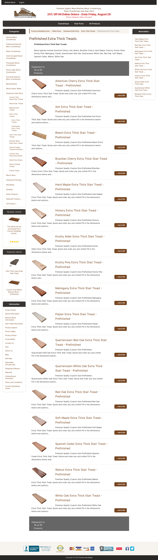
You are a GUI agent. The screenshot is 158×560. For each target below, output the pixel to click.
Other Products (12, 194)
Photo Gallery (10, 331)
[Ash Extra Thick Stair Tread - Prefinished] (39, 115)
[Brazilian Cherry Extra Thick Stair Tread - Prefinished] (39, 167)
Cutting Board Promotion (10, 377)
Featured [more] (14, 252)
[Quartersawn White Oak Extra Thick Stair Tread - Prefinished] (39, 374)
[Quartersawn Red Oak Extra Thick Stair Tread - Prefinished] (39, 348)
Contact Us (9, 343)
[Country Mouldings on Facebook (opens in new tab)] (127, 549)
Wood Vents (11, 175)
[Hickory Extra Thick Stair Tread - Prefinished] (39, 219)
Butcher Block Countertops (11, 38)
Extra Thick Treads (13, 115)
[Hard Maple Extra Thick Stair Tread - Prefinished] (39, 193)
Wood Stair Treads (16, 103)
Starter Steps (14, 170)
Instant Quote (10, 310)
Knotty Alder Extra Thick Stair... (142, 83)
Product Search (11, 328)
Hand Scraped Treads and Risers (16, 148)
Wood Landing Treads (14, 165)
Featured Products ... (14, 199)
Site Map (8, 358)
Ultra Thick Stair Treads (15, 136)
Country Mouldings (85, 557)
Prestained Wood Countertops (12, 64)
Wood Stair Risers (15, 160)
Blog (7, 355)
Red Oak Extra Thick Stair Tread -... (143, 46)
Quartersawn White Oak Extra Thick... (142, 89)
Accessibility (10, 339)
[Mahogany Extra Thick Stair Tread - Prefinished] (39, 296)
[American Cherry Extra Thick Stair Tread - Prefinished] (39, 89)
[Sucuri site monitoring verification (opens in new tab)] (106, 549)
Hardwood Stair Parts (14, 93)
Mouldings (10, 185)
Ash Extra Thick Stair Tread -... (143, 58)
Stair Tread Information (14, 324)
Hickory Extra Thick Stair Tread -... (142, 77)
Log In (21, 2)
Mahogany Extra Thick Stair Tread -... (143, 52)
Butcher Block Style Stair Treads (16, 142)
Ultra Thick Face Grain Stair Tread (14, 272)
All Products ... (11, 204)
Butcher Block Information (10, 319)
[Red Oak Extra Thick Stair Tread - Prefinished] (39, 400)
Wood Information (12, 314)
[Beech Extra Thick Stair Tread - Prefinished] (39, 140)
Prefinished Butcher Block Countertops (13, 45)
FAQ (6, 347)
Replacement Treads (14, 109)
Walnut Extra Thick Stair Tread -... (142, 64)
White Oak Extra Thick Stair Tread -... (143, 71)
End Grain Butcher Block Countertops (13, 78)
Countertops (63, 24)
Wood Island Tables (13, 89)
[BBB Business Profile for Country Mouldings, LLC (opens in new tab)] (37, 549)
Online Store (10, 2)
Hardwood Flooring (13, 180)
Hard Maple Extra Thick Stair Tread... (142, 40)
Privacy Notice (10, 335)
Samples (9, 189)
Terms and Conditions (13, 382)
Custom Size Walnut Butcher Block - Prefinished (14, 292)
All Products (94, 24)
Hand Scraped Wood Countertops (14, 57)
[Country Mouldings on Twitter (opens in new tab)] (132, 549)
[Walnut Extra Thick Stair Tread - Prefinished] (39, 478)
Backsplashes (11, 84)
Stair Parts (79, 24)
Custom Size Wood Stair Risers (15, 155)
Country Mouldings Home (12, 387)
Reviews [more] (14, 212)
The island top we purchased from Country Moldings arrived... (14, 230)
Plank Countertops (13, 51)
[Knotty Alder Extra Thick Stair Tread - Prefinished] (39, 244)
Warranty (8, 372)
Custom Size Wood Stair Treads (16, 98)
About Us (9, 351)
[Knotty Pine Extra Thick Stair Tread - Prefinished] (39, 270)
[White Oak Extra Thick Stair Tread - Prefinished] (39, 504)
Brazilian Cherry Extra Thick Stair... (143, 95)
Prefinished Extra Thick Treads (16, 128)
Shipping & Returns (12, 368)
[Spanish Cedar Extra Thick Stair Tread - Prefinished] (39, 452)
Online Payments (60, 551)
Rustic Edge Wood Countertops (13, 71)
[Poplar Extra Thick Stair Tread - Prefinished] (39, 322)
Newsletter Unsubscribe (10, 363)
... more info (120, 95)
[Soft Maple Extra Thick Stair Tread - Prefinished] (39, 426)
